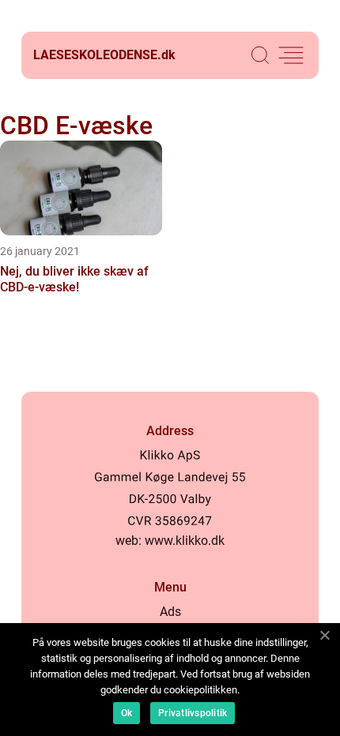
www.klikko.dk (185, 540)
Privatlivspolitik (192, 713)
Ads (170, 611)
